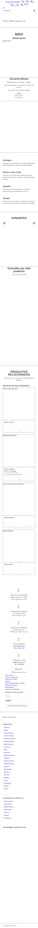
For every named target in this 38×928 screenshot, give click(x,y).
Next (34, 223)
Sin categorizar (7, 783)
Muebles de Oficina (8, 807)
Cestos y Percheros (9, 733)
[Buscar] (30, 10)
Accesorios (6, 727)
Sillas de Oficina (8, 769)
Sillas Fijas (6, 772)
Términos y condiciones (11, 677)
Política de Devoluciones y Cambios (15, 683)
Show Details (26, 526)
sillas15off (6, 775)
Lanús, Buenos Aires (19, 648)
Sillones (6, 780)
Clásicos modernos (8, 801)
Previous (4, 223)
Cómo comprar (9, 675)
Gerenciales (7, 747)
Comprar (19, 430)
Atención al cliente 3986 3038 (13, 2)
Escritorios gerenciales (9, 738)
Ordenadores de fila (9, 763)
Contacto (7, 681)
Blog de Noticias (9, 687)
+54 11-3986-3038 (19, 664)
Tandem (6, 788)
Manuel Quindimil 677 (19, 646)
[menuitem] (13, 1)
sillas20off (6, 777)
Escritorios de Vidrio (9, 736)
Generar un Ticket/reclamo (12, 689)
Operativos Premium (9, 761)
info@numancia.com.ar (19, 662)
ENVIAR (8, 700)
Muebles (11, 21)
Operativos (6, 758)
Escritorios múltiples (9, 741)
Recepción (6, 766)
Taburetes (6, 786)
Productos (5, 21)
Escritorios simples (8, 744)
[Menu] (34, 10)
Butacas (6, 730)
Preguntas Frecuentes (11, 679)
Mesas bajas (7, 752)
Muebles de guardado (9, 755)
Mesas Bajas (18, 21)
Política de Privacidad (11, 685)
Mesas (5, 749)
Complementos (7, 804)
